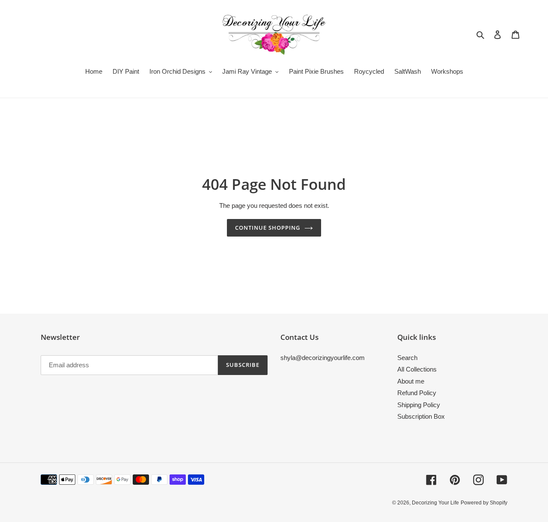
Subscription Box (421, 416)
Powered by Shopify (484, 503)
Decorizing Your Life (435, 503)
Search (407, 357)
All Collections (417, 369)
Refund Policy (416, 392)
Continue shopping (268, 227)
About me (410, 381)
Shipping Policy (418, 404)
